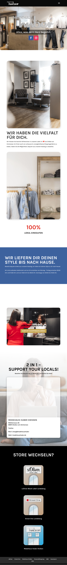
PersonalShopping (39, 559)
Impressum (53, 559)
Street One (17, 559)
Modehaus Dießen (27, 559)
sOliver (10, 559)
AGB (47, 559)
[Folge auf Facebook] (31, 38)
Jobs (32, 561)
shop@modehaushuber (21, 432)
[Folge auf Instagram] (36, 38)
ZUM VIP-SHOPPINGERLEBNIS (33, 331)
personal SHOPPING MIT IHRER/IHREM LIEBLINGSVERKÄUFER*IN (33, 323)
